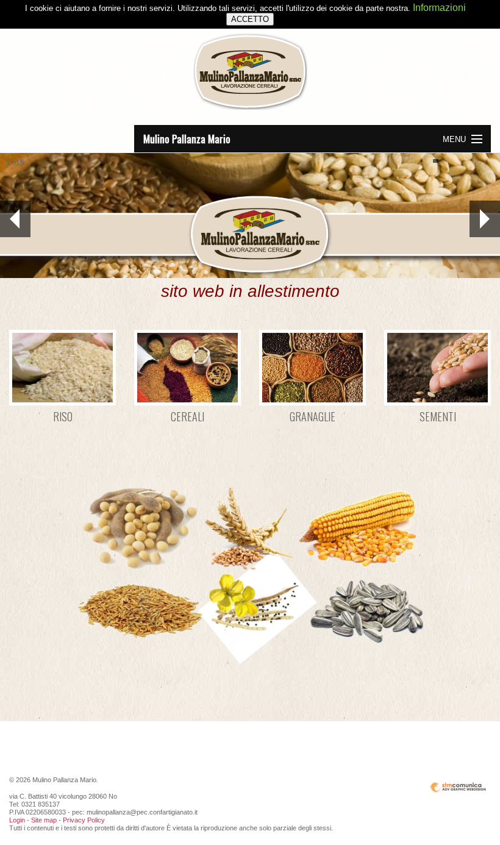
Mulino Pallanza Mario (186, 138)
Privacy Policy (84, 820)
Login (17, 820)
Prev (15, 219)
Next (485, 219)
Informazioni (439, 7)
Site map (44, 820)
